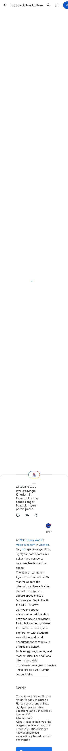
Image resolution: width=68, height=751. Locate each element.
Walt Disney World (30, 540)
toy (24, 549)
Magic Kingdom (25, 544)
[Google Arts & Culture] (27, 5)
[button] (5, 5)
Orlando (44, 544)
